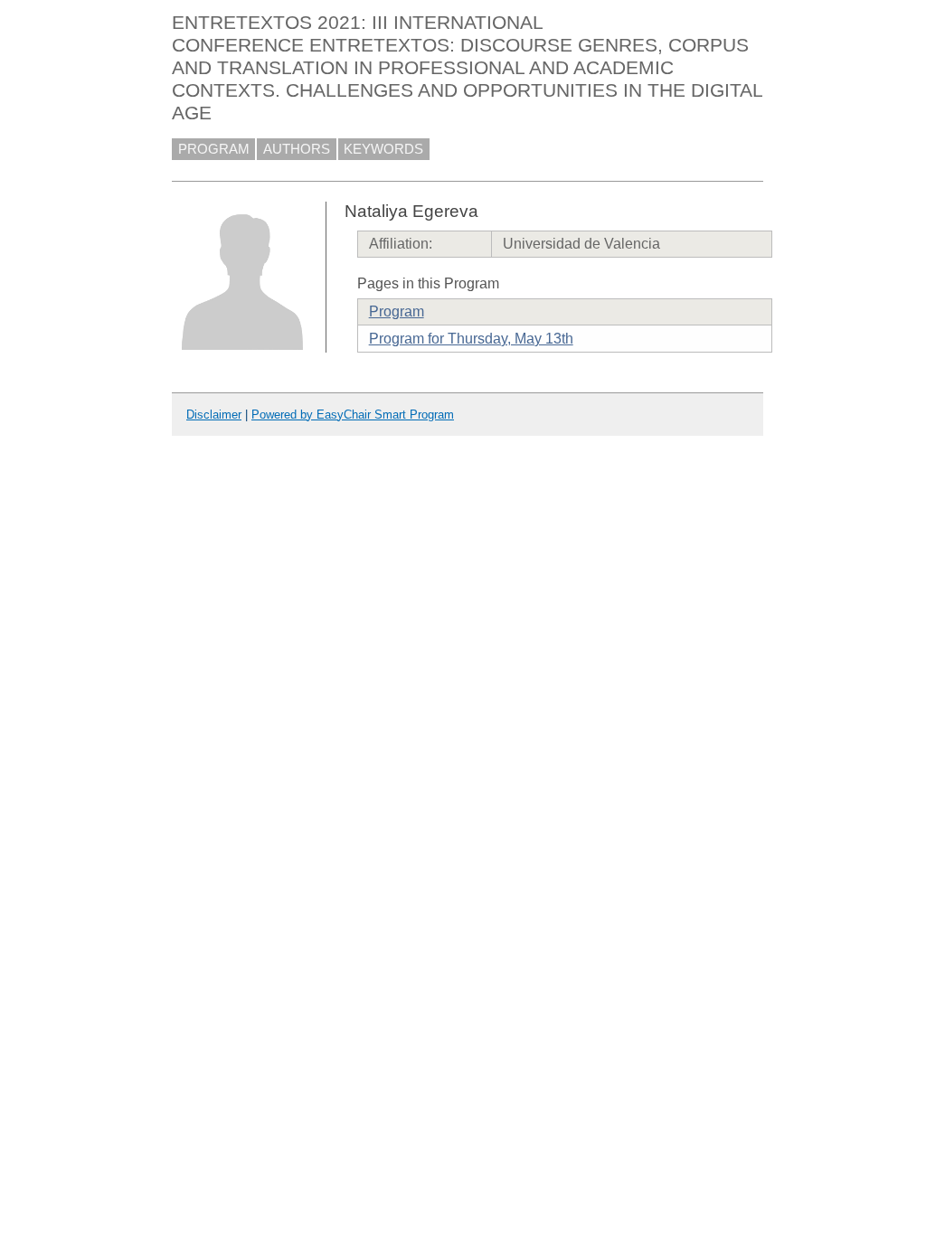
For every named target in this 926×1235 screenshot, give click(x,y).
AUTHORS (296, 149)
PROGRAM (214, 149)
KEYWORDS (383, 149)
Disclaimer (213, 414)
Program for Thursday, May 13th (471, 338)
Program (396, 311)
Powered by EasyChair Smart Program (352, 414)
